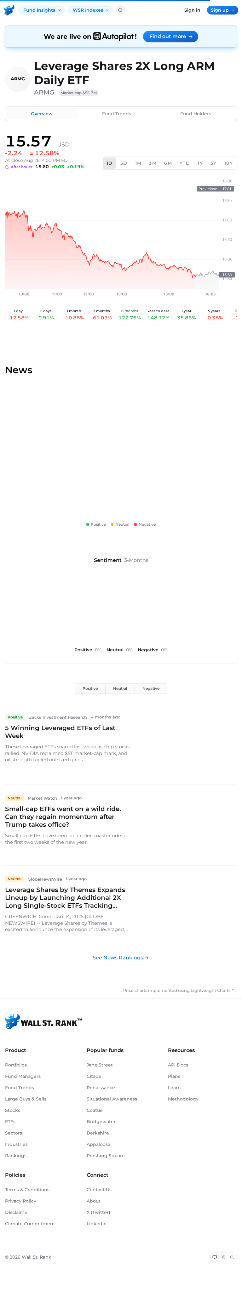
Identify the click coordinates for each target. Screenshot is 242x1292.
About (94, 1201)
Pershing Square (106, 1155)
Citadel (95, 1076)
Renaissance (101, 1087)
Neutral (120, 688)
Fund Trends (116, 114)
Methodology (183, 1099)
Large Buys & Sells (25, 1099)
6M (168, 163)
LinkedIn (97, 1223)
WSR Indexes (88, 10)
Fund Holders (195, 114)
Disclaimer (17, 1212)
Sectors (13, 1133)
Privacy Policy (20, 1201)
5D (124, 163)
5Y (213, 163)
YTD (185, 163)
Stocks (12, 1110)
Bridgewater (101, 1121)
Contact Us (99, 1189)
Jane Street (100, 1065)
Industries (16, 1144)
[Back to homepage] (9, 10)
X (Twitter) (98, 1212)
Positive (90, 688)
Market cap (78, 92)
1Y (200, 163)
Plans (174, 1076)
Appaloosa (98, 1144)
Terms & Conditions (27, 1189)
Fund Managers (23, 1076)
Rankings (15, 1155)
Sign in (192, 10)
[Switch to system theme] (214, 1257)
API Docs (178, 1065)
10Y (228, 163)
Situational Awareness (112, 1099)
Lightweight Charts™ (212, 990)
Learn (174, 1087)
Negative (150, 688)
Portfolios (16, 1065)
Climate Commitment (30, 1223)
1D (110, 163)
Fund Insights (39, 10)
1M (138, 163)
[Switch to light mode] (223, 1257)
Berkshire (98, 1133)
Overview (42, 114)
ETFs (10, 1121)
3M (153, 163)
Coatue (95, 1110)
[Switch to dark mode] (232, 1257)
